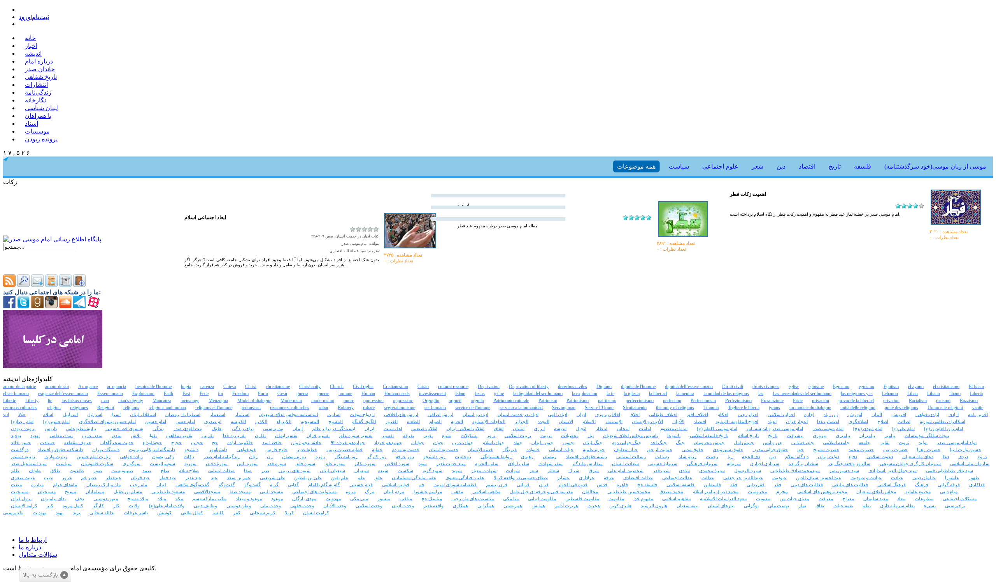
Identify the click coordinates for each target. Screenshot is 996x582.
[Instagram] (51, 306)
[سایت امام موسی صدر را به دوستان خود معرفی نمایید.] (37, 284)
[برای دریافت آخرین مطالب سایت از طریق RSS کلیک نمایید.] (9, 284)
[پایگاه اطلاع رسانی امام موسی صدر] (52, 239)
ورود (25, 17)
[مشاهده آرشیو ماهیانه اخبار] (65, 284)
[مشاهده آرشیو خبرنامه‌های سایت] (51, 284)
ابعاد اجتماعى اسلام (205, 217)
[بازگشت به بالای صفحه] (45, 575)
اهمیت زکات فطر (748, 194)
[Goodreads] (37, 306)
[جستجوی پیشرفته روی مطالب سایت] (23, 284)
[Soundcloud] (65, 306)
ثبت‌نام (40, 17)
